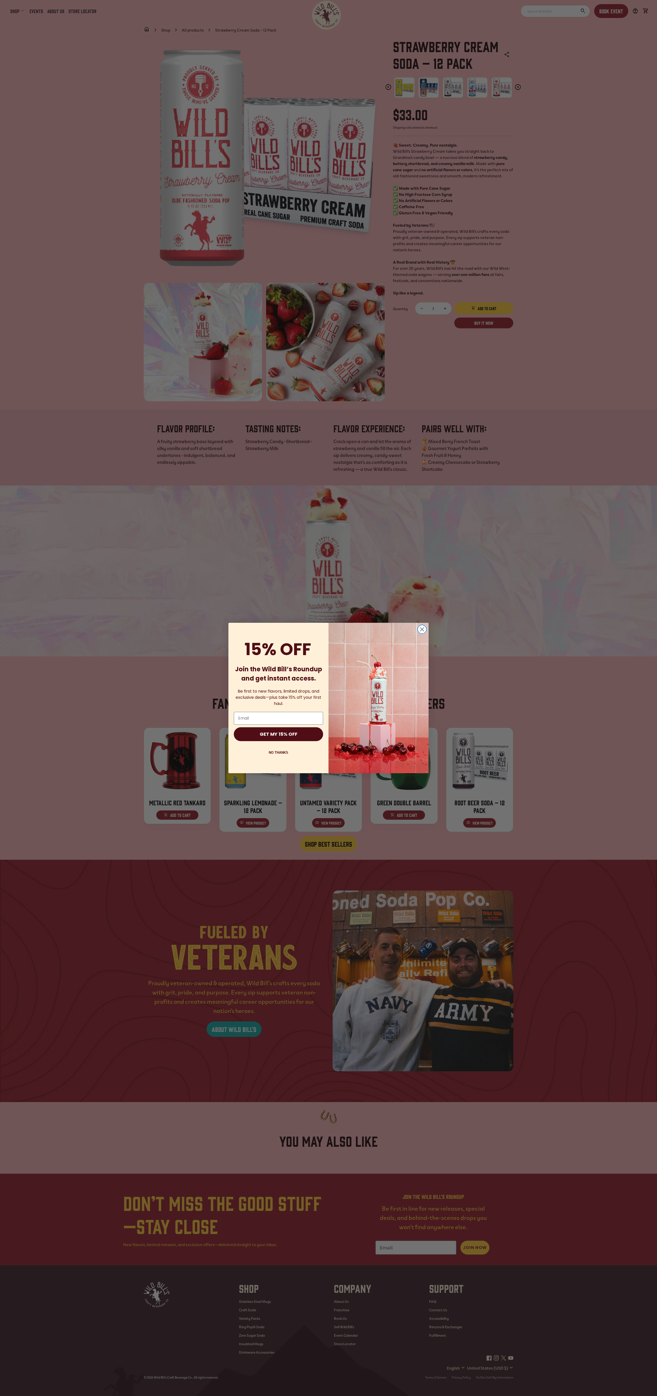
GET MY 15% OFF (278, 734)
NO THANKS (278, 752)
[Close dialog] (422, 629)
